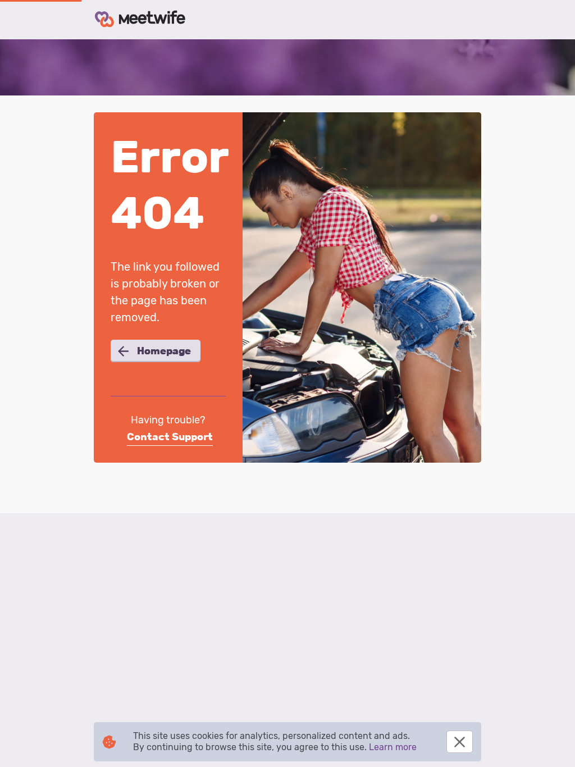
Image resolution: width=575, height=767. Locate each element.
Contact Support (170, 437)
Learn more (393, 747)
